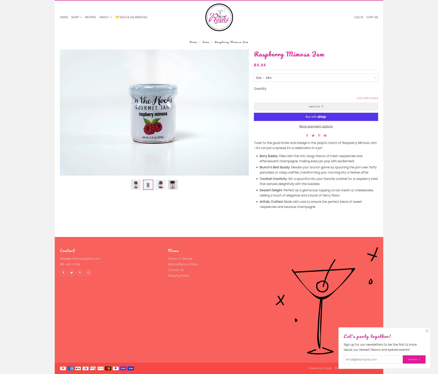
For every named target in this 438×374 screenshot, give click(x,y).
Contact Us (176, 270)
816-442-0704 (70, 264)
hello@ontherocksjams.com (80, 259)
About (104, 17)
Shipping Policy (178, 276)
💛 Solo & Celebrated (131, 17)
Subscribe (412, 359)
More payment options (316, 126)
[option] (154, 113)
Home (64, 17)
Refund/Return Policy (183, 264)
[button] (136, 185)
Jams (206, 42)
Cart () (372, 17)
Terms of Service (180, 259)
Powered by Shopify (320, 368)
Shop (75, 17)
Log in (358, 17)
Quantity (260, 89)
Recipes (90, 17)
